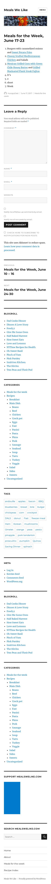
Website (8, 195)
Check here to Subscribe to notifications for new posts (21, 234)
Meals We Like (16, 10)
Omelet (9, 529)
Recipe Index (11, 870)
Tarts (15, 456)
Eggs (14, 422)
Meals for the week (17, 392)
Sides (12, 471)
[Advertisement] (12, 798)
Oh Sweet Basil (15, 351)
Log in (10, 570)
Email (8, 182)
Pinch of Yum (14, 354)
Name (8, 169)
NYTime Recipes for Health (21, 347)
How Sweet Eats (15, 339)
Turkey (16, 459)
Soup (15, 452)
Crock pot (17, 418)
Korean (17, 524)
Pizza (15, 437)
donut (17, 518)
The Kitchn (13, 366)
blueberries (11, 507)
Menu (43, 10)
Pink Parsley (13, 358)
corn (21, 512)
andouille (10, 501)
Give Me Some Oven (17, 332)
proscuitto (10, 541)
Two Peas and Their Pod (19, 369)
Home (7, 850)
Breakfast (14, 399)
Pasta (15, 433)
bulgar (40, 507)
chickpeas (10, 512)
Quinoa (37, 541)
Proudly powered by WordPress (32, 879)
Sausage (16, 444)
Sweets (13, 475)
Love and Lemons (16, 343)
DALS (8, 518)
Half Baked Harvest (17, 336)
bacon (32, 501)
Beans (15, 407)
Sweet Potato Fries (22, 52)
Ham (7, 524)
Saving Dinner (12, 546)
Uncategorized (14, 478)
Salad (12, 467)
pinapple (10, 535)
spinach (28, 546)
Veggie (15, 463)
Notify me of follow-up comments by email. (23, 212)
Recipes (11, 395)
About (7, 857)
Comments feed (15, 577)
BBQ (41, 501)
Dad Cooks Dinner (16, 320)
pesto (38, 529)
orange (20, 529)
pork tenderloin (26, 535)
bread (24, 507)
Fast (14, 426)
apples (21, 501)
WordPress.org (14, 581)
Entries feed (13, 574)
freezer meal (38, 518)
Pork (14, 441)
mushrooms (31, 524)
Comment (10, 128)
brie (32, 507)
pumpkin (24, 541)
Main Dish (14, 403)
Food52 (11, 328)
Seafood (16, 448)
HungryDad (13, 93)
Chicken (16, 414)
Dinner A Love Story (17, 324)
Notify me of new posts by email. (18, 219)
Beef (14, 411)
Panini (15, 429)
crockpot (32, 512)
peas (29, 529)
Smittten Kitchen (16, 362)
